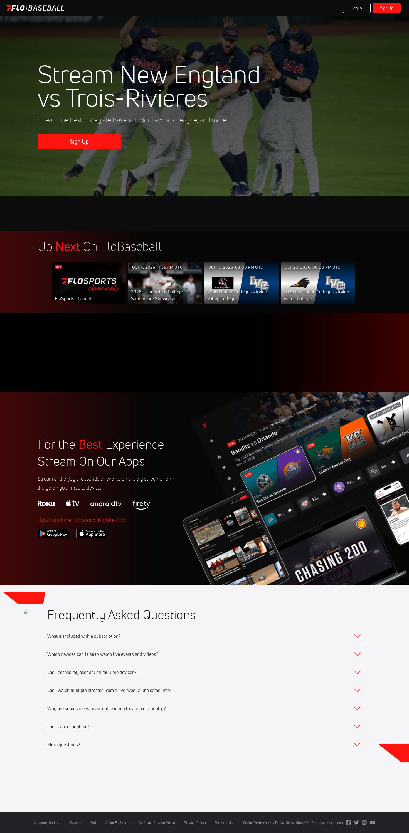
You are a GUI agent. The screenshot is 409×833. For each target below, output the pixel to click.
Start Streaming (89, 288)
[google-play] (53, 547)
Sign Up (387, 7)
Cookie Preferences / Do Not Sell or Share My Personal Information (293, 822)
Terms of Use (224, 822)
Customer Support (47, 822)
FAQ (93, 822)
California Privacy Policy (156, 822)
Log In (356, 7)
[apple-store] (92, 547)
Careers (76, 822)
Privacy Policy (195, 822)
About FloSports (117, 822)
